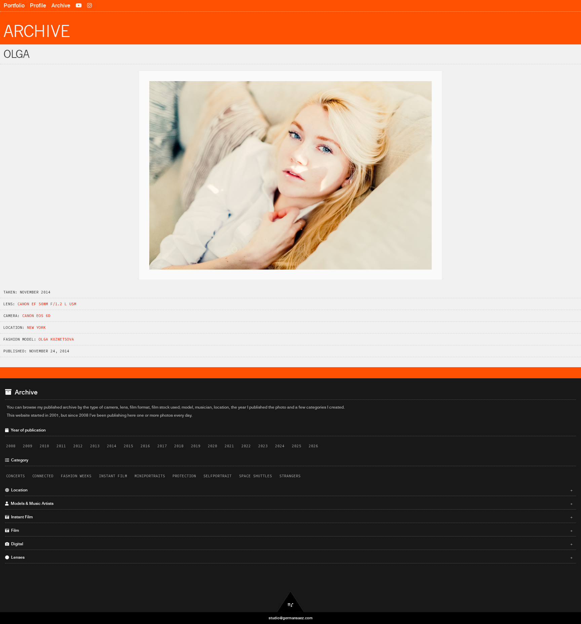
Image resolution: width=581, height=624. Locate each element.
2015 (128, 446)
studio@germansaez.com (291, 618)
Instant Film (113, 476)
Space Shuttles (255, 476)
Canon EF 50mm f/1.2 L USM (46, 304)
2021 (229, 446)
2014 (111, 446)
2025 (296, 446)
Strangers (290, 476)
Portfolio (14, 5)
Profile (38, 5)
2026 (313, 446)
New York (36, 327)
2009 (27, 446)
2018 (179, 446)
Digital (291, 544)
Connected (42, 476)
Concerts (15, 476)
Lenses (291, 557)
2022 (246, 446)
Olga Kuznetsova (56, 339)
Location (291, 490)
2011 (61, 446)
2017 (162, 446)
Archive (60, 5)
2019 (195, 446)
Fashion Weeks (76, 476)
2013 (95, 446)
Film (291, 530)
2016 (145, 446)
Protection (184, 476)
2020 (212, 446)
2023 (263, 446)
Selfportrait (217, 476)
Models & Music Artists (291, 503)
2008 (10, 446)
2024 (279, 446)
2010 (44, 446)
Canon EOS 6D (36, 315)
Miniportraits (149, 476)
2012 (78, 446)
